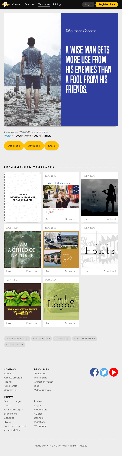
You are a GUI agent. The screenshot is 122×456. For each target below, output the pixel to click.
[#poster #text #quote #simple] (22, 301)
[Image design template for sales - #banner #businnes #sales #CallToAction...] (61, 249)
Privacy (83, 445)
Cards (7, 405)
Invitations (39, 422)
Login (88, 4)
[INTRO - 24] (61, 301)
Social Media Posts (84, 338)
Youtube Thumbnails (15, 426)
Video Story (40, 409)
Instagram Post (41, 338)
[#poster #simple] (22, 249)
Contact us (10, 390)
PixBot (8, 135)
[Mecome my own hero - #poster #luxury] (99, 197)
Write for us (10, 385)
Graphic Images (13, 401)
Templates (40, 373)
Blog (37, 385)
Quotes (38, 413)
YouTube (113, 372)
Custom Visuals (14, 344)
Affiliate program (13, 377)
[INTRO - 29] (99, 249)
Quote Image (62, 338)
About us (9, 373)
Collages (9, 417)
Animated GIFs (12, 430)
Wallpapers (40, 426)
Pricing (8, 381)
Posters (38, 401)
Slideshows (10, 413)
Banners (38, 417)
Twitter (104, 372)
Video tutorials (42, 390)
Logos (37, 405)
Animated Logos (13, 409)
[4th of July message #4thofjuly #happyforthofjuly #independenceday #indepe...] (61, 197)
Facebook (94, 372)
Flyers (7, 422)
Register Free (106, 4)
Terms (73, 445)
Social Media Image (17, 338)
